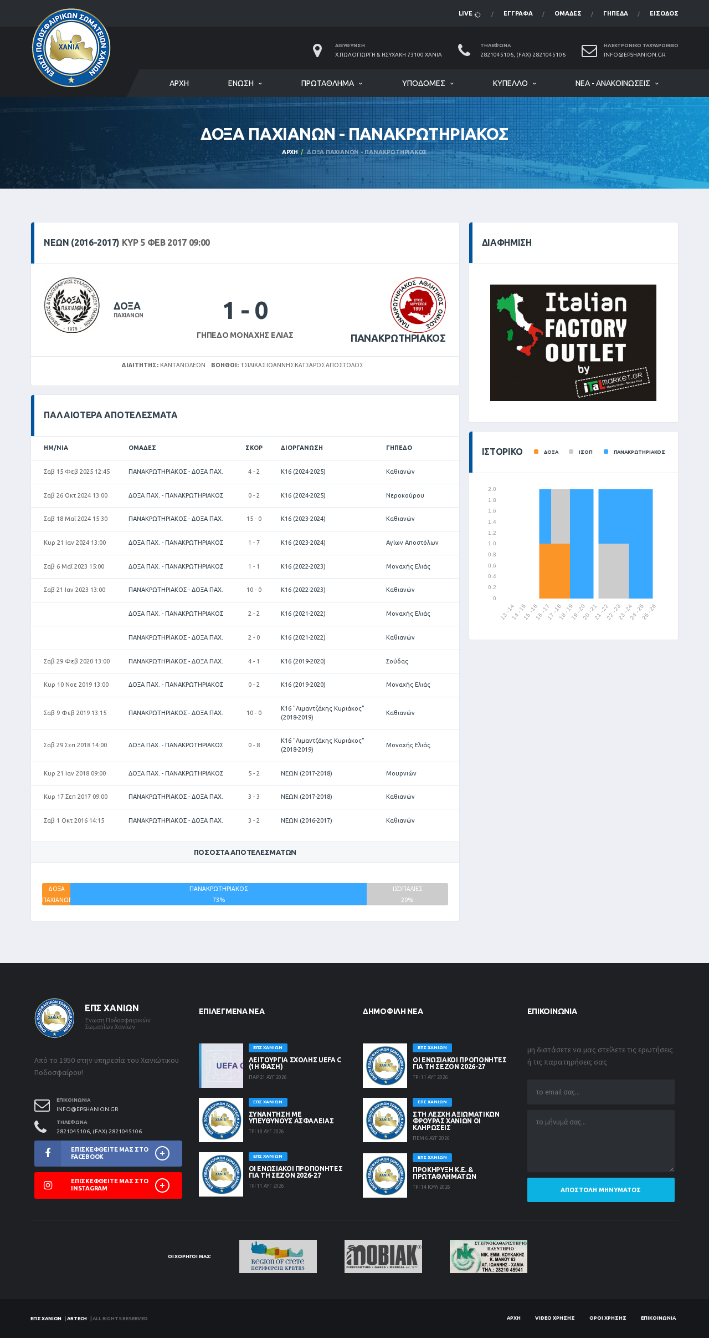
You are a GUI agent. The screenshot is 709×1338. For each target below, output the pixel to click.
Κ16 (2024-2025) (303, 471)
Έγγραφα (518, 13)
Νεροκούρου (405, 495)
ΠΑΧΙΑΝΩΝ (128, 315)
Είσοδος (664, 13)
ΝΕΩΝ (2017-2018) (306, 773)
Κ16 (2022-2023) (303, 566)
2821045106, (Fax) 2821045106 (523, 55)
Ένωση (241, 83)
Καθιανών (400, 471)
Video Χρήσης (555, 1318)
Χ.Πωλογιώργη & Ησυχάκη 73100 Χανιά (388, 55)
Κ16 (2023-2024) (303, 518)
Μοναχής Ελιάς (408, 566)
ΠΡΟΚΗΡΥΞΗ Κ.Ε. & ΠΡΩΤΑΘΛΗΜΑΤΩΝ (444, 1173)
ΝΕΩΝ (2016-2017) (306, 820)
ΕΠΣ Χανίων (45, 1318)
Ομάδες (568, 13)
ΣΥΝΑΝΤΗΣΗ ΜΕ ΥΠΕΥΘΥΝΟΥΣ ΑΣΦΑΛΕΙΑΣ (291, 1117)
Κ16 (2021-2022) (303, 613)
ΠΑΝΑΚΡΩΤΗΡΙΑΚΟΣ (398, 337)
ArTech (77, 1318)
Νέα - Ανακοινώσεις (613, 83)
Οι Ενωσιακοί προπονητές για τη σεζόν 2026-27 (296, 1172)
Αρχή (179, 83)
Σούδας (397, 661)
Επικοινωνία (658, 1318)
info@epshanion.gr (635, 55)
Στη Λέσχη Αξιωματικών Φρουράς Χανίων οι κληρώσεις (456, 1121)
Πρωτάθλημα (327, 83)
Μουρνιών (401, 773)
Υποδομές (423, 83)
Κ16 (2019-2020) (303, 661)
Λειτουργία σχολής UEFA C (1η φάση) (295, 1063)
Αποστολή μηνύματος (601, 1190)
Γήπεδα (615, 13)
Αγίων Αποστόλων (412, 542)
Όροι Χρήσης (607, 1318)
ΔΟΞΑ (127, 305)
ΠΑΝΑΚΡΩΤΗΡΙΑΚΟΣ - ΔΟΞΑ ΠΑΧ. (176, 471)
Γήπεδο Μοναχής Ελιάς (245, 335)
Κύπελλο (510, 83)
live (466, 13)
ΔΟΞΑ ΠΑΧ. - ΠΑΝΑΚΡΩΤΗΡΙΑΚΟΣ (176, 495)
